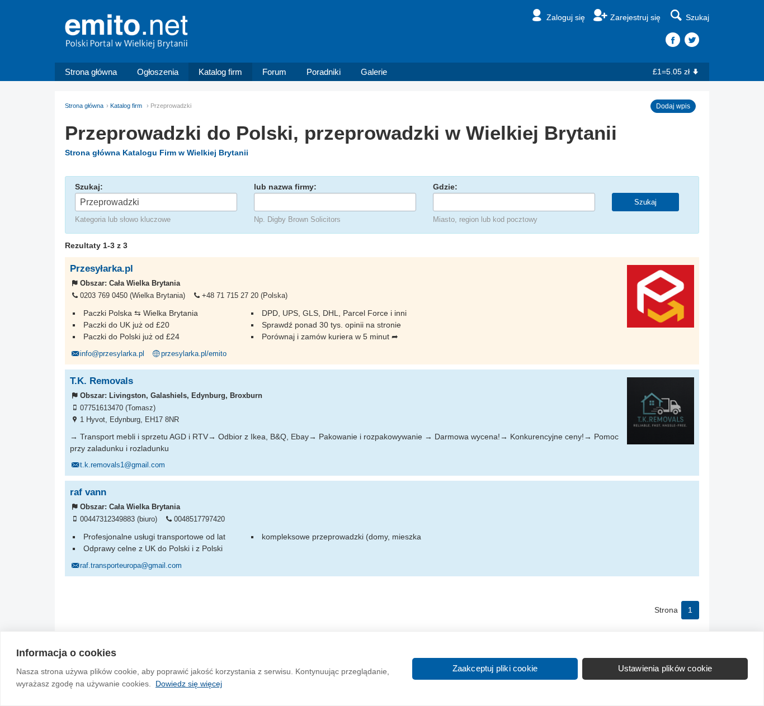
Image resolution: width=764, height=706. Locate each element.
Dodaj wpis (673, 106)
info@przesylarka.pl (112, 354)
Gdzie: (445, 186)
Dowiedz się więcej (188, 683)
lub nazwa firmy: (285, 186)
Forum (274, 72)
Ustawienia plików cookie (665, 668)
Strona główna (91, 72)
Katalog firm (220, 72)
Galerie (374, 72)
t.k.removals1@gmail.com (122, 465)
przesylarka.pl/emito (194, 354)
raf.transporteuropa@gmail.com (131, 566)
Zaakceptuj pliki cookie (495, 668)
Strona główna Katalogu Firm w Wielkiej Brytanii (156, 152)
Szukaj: (89, 186)
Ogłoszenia (157, 72)
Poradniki (323, 72)
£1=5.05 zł (671, 71)
